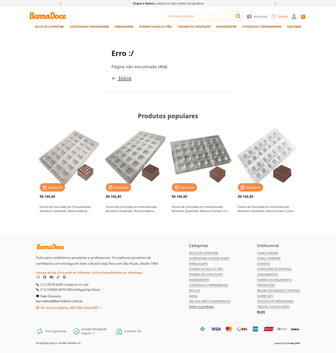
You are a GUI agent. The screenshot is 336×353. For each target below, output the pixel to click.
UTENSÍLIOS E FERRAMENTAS (208, 285)
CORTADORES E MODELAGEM (209, 258)
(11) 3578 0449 (51, 284)
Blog (261, 312)
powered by (287, 343)
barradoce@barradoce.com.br (59, 301)
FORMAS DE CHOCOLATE (206, 274)
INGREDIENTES (199, 280)
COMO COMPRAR (269, 258)
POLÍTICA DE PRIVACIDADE (275, 301)
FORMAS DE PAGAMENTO (274, 280)
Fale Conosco (50, 296)
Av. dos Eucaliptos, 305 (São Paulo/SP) (69, 307)
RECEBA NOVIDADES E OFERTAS (278, 290)
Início (124, 78)
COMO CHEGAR (267, 253)
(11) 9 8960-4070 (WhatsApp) (62, 289)
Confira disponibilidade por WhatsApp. (117, 272)
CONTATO (263, 263)
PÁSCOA (194, 290)
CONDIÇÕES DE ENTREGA (274, 269)
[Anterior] (61, 3)
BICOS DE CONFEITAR (203, 253)
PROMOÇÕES (266, 285)
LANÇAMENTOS (267, 274)
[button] (294, 16)
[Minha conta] (294, 16)
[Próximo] (275, 3)
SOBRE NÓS (265, 296)
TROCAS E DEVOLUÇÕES (273, 306)
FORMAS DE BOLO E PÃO (206, 269)
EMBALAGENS (198, 263)
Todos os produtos (201, 306)
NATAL (193, 296)
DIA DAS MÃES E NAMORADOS (210, 301)
